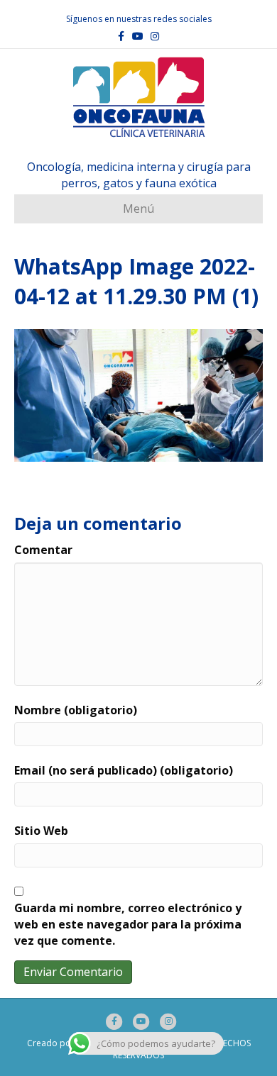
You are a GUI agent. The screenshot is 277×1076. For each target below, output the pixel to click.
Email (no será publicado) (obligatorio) (123, 770)
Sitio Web (41, 830)
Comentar (43, 550)
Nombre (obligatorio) (75, 710)
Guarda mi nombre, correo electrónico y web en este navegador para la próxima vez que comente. (127, 924)
